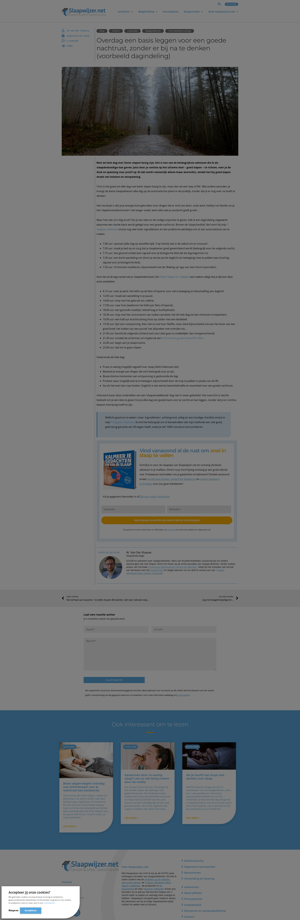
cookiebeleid (48, 903)
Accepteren (31, 910)
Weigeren (13, 910)
